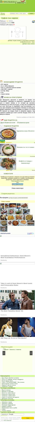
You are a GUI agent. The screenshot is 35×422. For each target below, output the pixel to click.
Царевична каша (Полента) (25, 131)
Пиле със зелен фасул (8, 393)
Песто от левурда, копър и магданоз (12, 379)
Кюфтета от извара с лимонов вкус (25, 162)
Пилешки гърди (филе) (8, 405)
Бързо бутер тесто (7, 380)
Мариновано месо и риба (9, 407)
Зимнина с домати (7, 403)
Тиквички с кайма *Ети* (8, 395)
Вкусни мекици (6, 390)
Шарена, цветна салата (9, 385)
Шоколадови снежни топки (10, 383)
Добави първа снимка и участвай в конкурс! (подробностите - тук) (21, 41)
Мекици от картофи (7, 391)
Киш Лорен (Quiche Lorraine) (10, 378)
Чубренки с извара (7, 386)
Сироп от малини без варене (10, 397)
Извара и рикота (6, 406)
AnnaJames (32, 156)
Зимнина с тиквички (15, 349)
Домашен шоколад (7, 398)
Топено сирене (6, 410)
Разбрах (27, 418)
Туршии (6, 349)
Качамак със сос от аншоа (25, 147)
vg (34, 142)
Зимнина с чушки (7, 402)
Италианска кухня (23, 122)
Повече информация (7, 420)
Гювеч (3, 409)
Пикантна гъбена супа (8, 394)
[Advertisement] (16, 6)
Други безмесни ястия (7, 122)
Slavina (33, 170)
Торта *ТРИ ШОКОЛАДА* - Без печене (13, 382)
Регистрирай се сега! (17, 181)
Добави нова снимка (29, 43)
